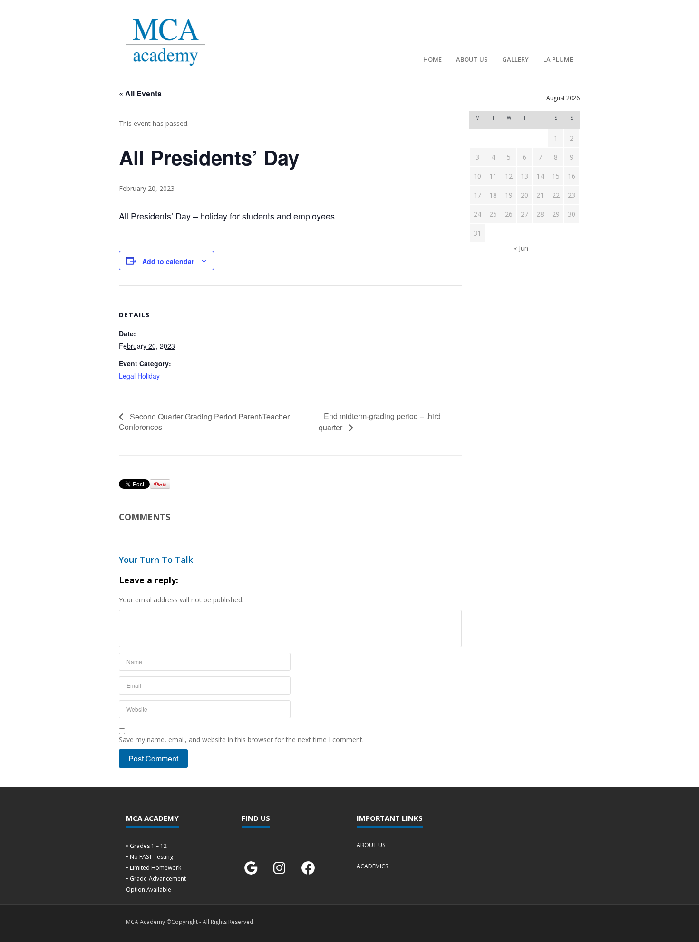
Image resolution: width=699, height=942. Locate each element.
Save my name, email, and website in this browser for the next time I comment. (241, 739)
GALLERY (515, 59)
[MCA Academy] (165, 42)
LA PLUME (558, 59)
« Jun (521, 248)
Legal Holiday (139, 376)
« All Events (140, 93)
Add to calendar (168, 261)
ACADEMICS (372, 866)
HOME (432, 59)
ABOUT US (472, 59)
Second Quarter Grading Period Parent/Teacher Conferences (204, 421)
